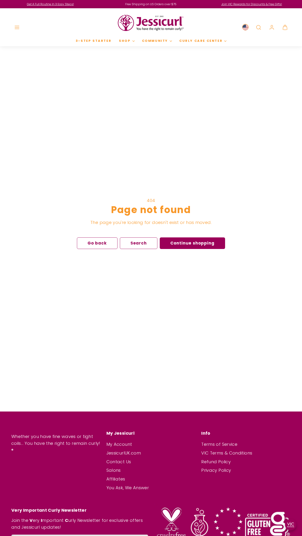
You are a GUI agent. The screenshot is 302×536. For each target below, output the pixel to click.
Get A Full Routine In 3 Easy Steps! (50, 4)
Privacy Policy (216, 470)
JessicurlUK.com (123, 453)
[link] (245, 27)
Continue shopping (192, 243)
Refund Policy (216, 462)
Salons (113, 470)
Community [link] (155, 41)
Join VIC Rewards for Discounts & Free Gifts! (251, 4)
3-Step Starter (93, 41)
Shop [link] (124, 41)
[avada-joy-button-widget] (290, 524)
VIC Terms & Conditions (226, 453)
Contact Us (118, 462)
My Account (119, 444)
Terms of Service (219, 444)
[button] (17, 27)
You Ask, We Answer (127, 488)
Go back (97, 243)
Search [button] (138, 243)
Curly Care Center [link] (200, 41)
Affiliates (115, 479)
